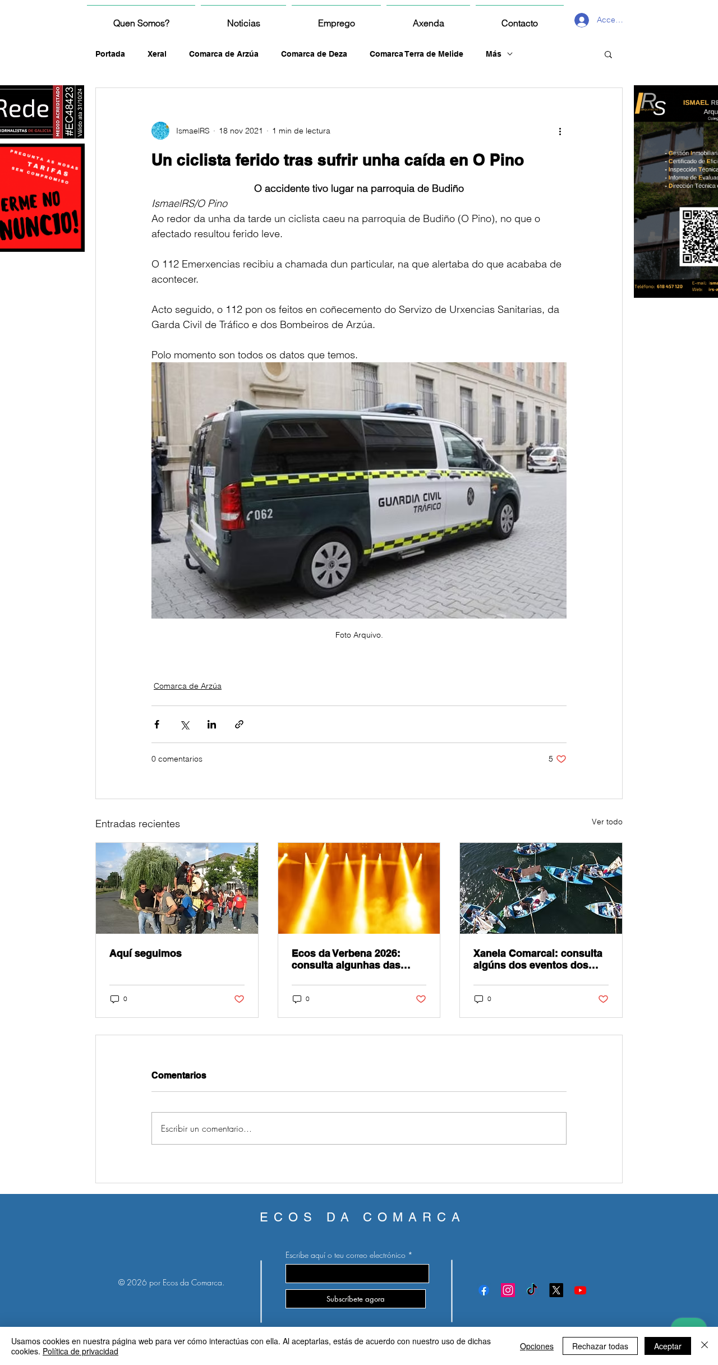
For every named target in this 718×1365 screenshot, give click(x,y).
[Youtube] (580, 1290)
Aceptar (668, 1346)
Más (493, 53)
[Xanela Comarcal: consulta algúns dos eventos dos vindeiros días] (541, 888)
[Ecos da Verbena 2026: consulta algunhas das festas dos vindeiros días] (359, 888)
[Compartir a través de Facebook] (156, 724)
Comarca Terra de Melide (416, 53)
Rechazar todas (600, 1346)
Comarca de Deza (314, 53)
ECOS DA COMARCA (363, 1217)
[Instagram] (508, 1290)
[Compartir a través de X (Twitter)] (184, 724)
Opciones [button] (537, 1346)
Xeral (157, 53)
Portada (110, 53)
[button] (608, 53)
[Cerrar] (704, 1346)
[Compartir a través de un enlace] (239, 724)
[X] (556, 1290)
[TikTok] (532, 1290)
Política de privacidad (80, 1351)
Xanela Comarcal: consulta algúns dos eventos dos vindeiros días (537, 959)
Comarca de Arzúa (224, 53)
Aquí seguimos (145, 953)
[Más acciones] (560, 130)
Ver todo (607, 822)
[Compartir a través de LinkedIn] (211, 724)
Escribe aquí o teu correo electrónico (346, 1255)
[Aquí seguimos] (177, 888)
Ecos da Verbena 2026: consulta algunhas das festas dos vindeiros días (352, 959)
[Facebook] (484, 1290)
